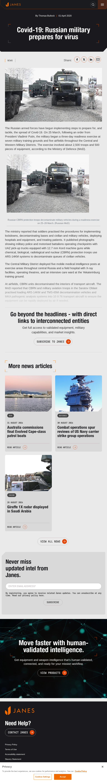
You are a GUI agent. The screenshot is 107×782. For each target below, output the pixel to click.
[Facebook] (77, 59)
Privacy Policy (11, 744)
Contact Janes (18, 732)
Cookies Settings (42, 777)
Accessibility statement (15, 754)
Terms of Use (11, 749)
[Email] (98, 59)
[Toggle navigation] (102, 4)
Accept (63, 777)
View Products (50, 672)
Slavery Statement (13, 759)
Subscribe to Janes (50, 341)
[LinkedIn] (91, 59)
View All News (50, 541)
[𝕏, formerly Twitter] (84, 59)
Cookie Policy (81, 771)
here (41, 595)
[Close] (102, 767)
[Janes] (13, 4)
